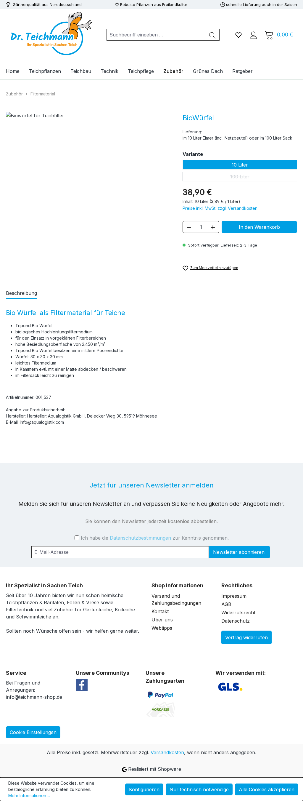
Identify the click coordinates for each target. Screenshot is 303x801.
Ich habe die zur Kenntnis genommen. (155, 538)
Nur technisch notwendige (199, 789)
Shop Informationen (177, 585)
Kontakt (160, 611)
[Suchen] (212, 35)
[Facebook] (82, 685)
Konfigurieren (144, 789)
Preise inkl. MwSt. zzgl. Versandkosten (220, 208)
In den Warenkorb (259, 227)
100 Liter (263, 177)
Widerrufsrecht (238, 612)
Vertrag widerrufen (246, 637)
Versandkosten (167, 752)
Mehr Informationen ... (29, 795)
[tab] (21, 293)
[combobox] (156, 35)
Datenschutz (235, 621)
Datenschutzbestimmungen (140, 538)
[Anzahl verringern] (189, 227)
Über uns (162, 620)
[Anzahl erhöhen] (213, 227)
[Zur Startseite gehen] (50, 33)
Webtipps (162, 628)
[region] (88, 186)
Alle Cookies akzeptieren (266, 789)
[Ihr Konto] (253, 35)
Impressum (233, 596)
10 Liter (240, 165)
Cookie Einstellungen (33, 732)
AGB (226, 604)
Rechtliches (236, 585)
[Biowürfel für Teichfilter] (88, 186)
